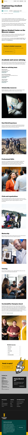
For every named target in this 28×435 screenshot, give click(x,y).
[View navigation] (25, 1)
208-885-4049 (4, 72)
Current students (19, 403)
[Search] (4, 1)
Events (11, 406)
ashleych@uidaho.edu (5, 81)
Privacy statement (5, 403)
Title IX (3, 406)
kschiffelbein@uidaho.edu (5, 76)
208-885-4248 (4, 77)
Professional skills (11, 354)
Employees (18, 406)
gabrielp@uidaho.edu (5, 71)
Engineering (5, 13)
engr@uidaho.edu (10, 40)
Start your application (7, 366)
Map (11, 403)
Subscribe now (21, 386)
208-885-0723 (4, 82)
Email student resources (9, 51)
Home (2, 13)
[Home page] (2, 1)
